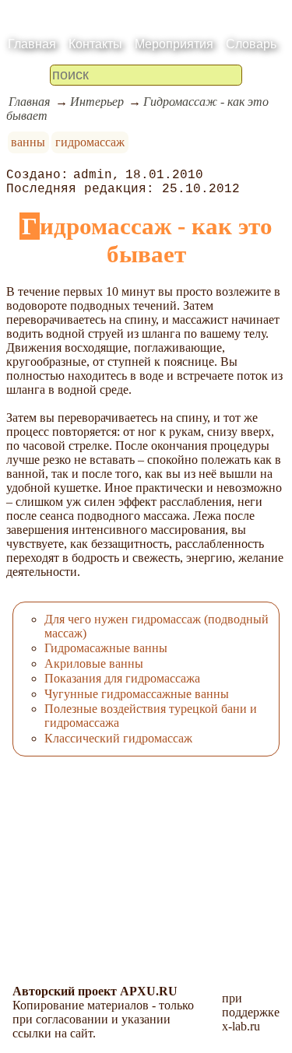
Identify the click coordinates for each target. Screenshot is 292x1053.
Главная (32, 44)
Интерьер (97, 101)
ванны (28, 142)
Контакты (95, 44)
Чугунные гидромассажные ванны (136, 693)
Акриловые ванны (93, 663)
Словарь (251, 44)
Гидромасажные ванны (105, 648)
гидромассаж (90, 142)
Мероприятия (174, 44)
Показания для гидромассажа (122, 678)
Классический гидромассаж (118, 738)
